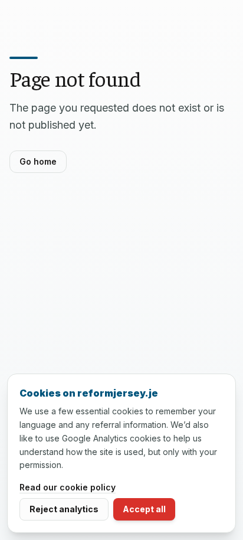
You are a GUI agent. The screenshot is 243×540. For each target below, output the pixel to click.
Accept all (144, 509)
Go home (38, 161)
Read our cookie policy (67, 487)
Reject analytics (63, 509)
